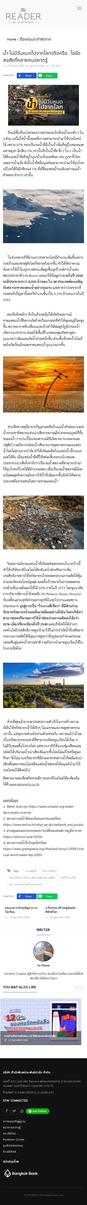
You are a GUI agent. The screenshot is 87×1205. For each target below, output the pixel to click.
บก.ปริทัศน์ (9, 1134)
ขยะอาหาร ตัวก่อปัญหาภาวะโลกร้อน (21, 909)
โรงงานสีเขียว (49, 871)
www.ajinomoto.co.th (24, 784)
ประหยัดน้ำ (31, 871)
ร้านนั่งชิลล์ (9, 1152)
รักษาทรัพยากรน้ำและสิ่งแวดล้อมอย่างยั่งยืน (32, 877)
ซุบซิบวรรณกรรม (13, 1146)
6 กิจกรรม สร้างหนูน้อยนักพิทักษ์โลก (61, 909)
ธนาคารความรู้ (12, 1128)
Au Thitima (38, 66)
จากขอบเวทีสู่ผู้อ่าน (14, 1122)
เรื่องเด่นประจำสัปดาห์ (35, 39)
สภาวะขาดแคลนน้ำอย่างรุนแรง (26, 884)
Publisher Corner (13, 1140)
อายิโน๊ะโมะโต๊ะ (68, 877)
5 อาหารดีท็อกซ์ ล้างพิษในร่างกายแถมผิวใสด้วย (32, 1036)
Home (11, 39)
